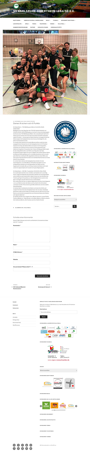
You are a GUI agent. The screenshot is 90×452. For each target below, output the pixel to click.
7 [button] (59, 410)
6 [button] (58, 410)
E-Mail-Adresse (17, 252)
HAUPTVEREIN (16, 20)
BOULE (47, 20)
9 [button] (62, 410)
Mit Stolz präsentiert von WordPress (48, 445)
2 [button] (53, 410)
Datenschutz (16, 308)
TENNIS (34, 23)
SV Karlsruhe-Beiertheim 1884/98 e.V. (44, 11)
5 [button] (57, 410)
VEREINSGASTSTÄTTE (56, 27)
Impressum (15, 305)
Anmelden (15, 317)
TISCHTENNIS (43, 23)
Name (15, 244)
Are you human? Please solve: (21, 266)
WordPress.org (16, 325)
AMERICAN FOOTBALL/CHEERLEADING (33, 20)
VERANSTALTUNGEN (43, 27)
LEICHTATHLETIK (17, 23)
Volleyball (27, 207)
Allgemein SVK (19, 207)
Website (15, 259)
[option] (59, 167)
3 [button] (54, 410)
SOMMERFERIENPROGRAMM (20, 27)
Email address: (43, 309)
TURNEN (52, 23)
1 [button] (52, 410)
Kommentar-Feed (17, 322)
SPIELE (27, 23)
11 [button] (64, 410)
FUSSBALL (55, 20)
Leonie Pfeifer (30, 121)
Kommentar (17, 225)
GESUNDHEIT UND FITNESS (67, 20)
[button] (41, 406)
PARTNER (32, 27)
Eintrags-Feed (16, 319)
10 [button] (63, 410)
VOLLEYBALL (61, 23)
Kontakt (14, 301)
